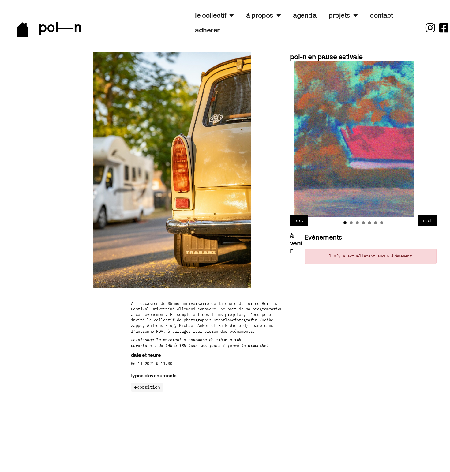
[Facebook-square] (443, 27)
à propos (259, 15)
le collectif (210, 15)
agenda (304, 15)
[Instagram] (430, 27)
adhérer (207, 30)
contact (381, 15)
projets (339, 15)
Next (427, 220)
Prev (298, 220)
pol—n (60, 27)
